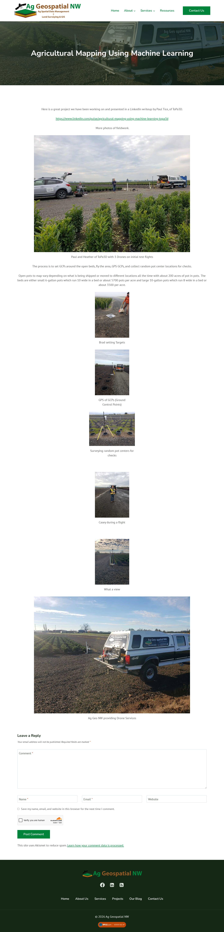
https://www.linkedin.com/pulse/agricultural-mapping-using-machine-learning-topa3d (112, 119)
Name (23, 799)
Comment (26, 753)
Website (153, 799)
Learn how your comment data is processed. (95, 845)
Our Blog (135, 899)
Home (115, 11)
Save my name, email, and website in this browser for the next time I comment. (68, 809)
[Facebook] (102, 885)
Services (100, 899)
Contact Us (196, 11)
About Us (81, 899)
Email (88, 799)
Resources (167, 11)
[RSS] (121, 885)
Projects (117, 899)
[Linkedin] (112, 885)
